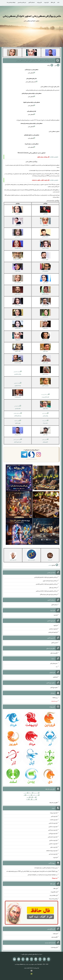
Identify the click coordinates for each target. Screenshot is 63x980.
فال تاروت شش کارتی (53, 837)
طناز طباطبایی (18, 328)
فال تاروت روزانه (54, 813)
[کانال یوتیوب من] (18, 959)
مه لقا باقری (17, 317)
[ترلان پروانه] (31, 53)
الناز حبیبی (45, 282)
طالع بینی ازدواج (54, 653)
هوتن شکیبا (17, 423)
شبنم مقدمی (45, 317)
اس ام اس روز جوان (53, 587)
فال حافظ (53, 2)
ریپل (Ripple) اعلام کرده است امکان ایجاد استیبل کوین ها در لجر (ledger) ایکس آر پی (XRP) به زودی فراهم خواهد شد (32, 871)
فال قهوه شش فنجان (53, 632)
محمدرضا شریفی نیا (17, 259)
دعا (57, 666)
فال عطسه (55, 933)
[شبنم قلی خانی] (12, 53)
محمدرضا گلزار (45, 340)
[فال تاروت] (46, 478)
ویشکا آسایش (45, 248)
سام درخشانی (45, 236)
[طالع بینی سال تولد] (32, 796)
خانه (58, 2)
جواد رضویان (18, 351)
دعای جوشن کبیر (54, 663)
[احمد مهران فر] (50, 53)
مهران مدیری (45, 374)
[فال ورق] (19, 532)
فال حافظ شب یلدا (54, 895)
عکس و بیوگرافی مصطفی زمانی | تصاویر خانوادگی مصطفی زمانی (32, 15)
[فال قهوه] (46, 505)
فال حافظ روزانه (54, 892)
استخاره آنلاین (31, 2)
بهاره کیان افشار (17, 416)
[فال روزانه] (19, 478)
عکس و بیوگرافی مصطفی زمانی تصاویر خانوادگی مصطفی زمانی (35, 60)
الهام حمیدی (45, 225)
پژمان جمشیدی (17, 374)
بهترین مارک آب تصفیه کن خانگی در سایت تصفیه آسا (46, 868)
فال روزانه (39, 2)
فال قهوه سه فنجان (53, 629)
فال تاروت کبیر (54, 816)
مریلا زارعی (17, 214)
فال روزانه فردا (54, 947)
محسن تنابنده (18, 397)
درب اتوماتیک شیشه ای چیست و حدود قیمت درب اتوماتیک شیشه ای (43, 874)
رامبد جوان (45, 408)
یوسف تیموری (18, 385)
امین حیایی (45, 351)
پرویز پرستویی (45, 385)
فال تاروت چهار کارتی (53, 830)
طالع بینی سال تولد (53, 802)
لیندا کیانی (17, 225)
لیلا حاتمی (45, 214)
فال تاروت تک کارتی (53, 823)
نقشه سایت (26, 968)
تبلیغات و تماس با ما (11, 2)
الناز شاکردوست (45, 397)
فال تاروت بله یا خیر (53, 854)
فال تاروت (46, 2)
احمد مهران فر (18, 434)
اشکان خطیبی (18, 294)
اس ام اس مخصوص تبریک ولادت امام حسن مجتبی (47, 591)
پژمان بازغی (45, 416)
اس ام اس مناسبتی (22, 2)
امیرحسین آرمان (17, 442)
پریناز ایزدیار (18, 305)
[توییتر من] (27, 959)
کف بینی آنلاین (54, 642)
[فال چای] (46, 532)
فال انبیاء (56, 615)
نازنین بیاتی (45, 442)
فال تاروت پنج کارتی (53, 833)
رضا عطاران (45, 328)
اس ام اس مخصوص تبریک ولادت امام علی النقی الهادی (46, 577)
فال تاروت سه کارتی (53, 826)
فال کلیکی (55, 677)
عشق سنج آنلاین (54, 687)
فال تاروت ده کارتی (53, 843)
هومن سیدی (45, 259)
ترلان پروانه (17, 340)
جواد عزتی (45, 434)
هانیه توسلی (17, 408)
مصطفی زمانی (45, 271)
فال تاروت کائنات (54, 819)
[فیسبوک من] (40, 959)
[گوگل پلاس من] (23, 959)
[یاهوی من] (48, 959)
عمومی (49, 565)
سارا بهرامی (17, 236)
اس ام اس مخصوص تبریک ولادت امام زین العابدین (47, 584)
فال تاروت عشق (54, 847)
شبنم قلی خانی (18, 282)
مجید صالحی (45, 362)
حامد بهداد (45, 423)
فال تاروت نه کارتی (53, 840)
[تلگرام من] (44, 959)
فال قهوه (56, 625)
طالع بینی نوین (54, 937)
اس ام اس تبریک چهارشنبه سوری (50, 580)
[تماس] (31, 959)
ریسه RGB (55, 697)
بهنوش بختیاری (45, 294)
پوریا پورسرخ (45, 305)
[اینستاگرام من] (35, 959)
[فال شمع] (19, 505)
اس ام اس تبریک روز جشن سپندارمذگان (49, 594)
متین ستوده (17, 271)
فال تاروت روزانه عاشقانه (52, 850)
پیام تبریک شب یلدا (53, 899)
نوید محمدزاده (17, 362)
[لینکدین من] (14, 959)
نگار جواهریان (18, 248)
